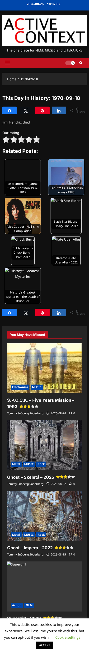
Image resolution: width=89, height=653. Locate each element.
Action (16, 605)
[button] (7, 63)
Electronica (20, 387)
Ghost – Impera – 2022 (30, 547)
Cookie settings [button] (67, 637)
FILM (29, 605)
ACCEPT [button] (44, 645)
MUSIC (37, 387)
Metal (16, 464)
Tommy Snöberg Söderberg (25, 413)
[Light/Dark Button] (70, 63)
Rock (41, 464)
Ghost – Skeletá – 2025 (30, 477)
